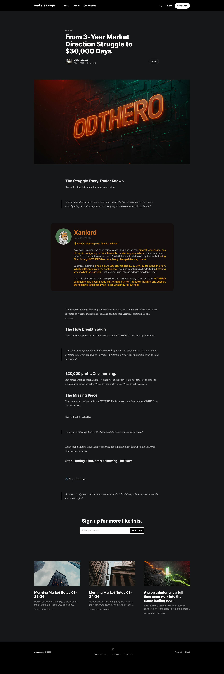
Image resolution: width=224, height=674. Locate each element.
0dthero (69, 30)
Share (153, 61)
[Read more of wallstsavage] (69, 61)
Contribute (128, 654)
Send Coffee (90, 5)
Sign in (168, 5)
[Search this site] (161, 6)
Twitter (65, 5)
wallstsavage (44, 5)
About (77, 5)
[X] (113, 649)
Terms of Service (101, 654)
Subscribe (182, 5)
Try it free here (77, 479)
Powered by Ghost (182, 652)
